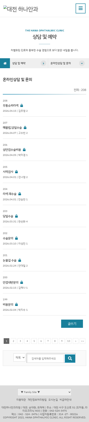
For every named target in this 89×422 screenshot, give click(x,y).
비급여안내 (66, 399)
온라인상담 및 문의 (61, 63)
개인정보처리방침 (37, 399)
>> (82, 341)
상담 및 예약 (18, 63)
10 (68, 341)
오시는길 (53, 399)
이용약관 (21, 399)
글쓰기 (72, 323)
